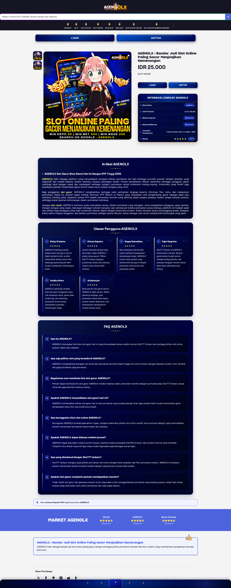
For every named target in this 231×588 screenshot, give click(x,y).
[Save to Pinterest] (61, 578)
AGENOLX (47, 179)
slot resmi (56, 205)
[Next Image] (129, 96)
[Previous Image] (45, 96)
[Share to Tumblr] (76, 578)
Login (75, 38)
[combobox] (112, 17)
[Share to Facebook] (46, 578)
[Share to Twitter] (38, 578)
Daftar (156, 38)
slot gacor (66, 192)
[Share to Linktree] (53, 578)
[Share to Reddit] (68, 578)
